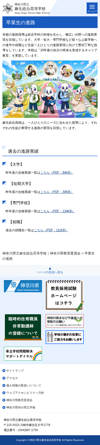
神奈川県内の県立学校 (20, 407)
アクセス (12, 378)
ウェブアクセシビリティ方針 (25, 392)
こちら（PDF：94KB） (56, 172)
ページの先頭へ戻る (50, 272)
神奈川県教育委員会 (19, 400)
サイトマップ (15, 370)
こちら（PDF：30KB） (56, 192)
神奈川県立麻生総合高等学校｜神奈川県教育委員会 (41, 253)
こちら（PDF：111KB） (51, 230)
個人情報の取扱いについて (23, 385)
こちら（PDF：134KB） (57, 211)
